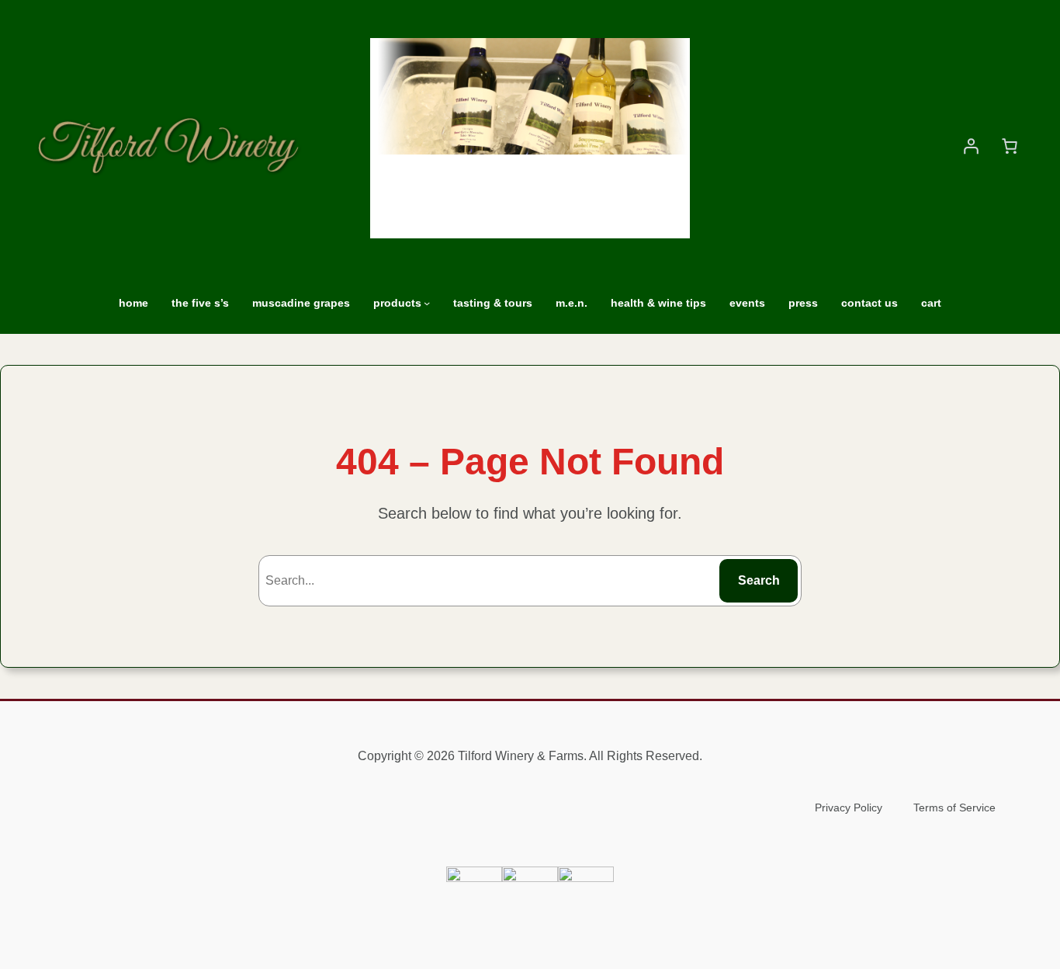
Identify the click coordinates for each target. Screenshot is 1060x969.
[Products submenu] (427, 303)
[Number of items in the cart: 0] (1009, 146)
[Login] (970, 146)
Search (759, 580)
